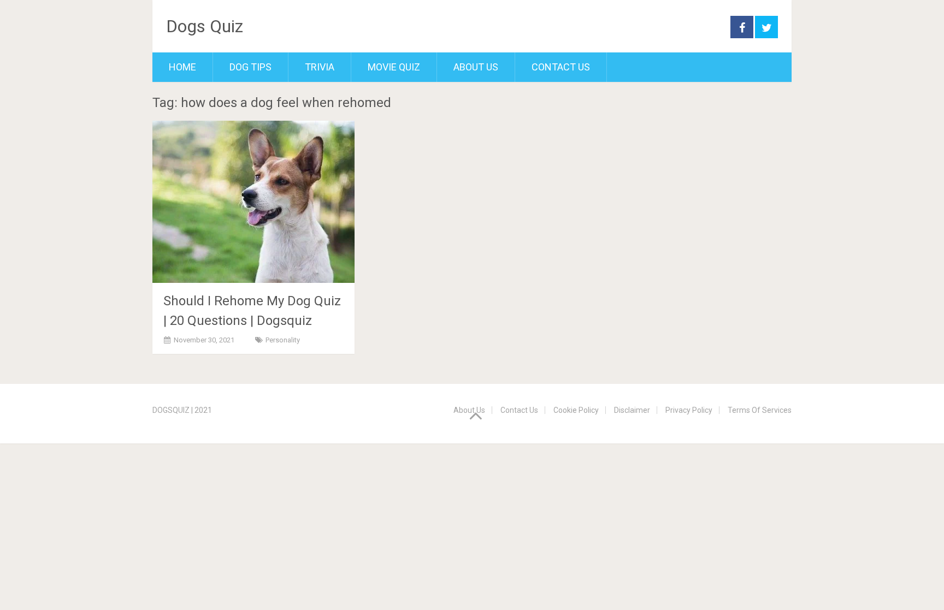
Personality (283, 340)
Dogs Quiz (204, 26)
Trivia (319, 67)
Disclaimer (632, 410)
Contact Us (561, 67)
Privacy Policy (688, 410)
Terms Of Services (760, 410)
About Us (475, 67)
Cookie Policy (576, 410)
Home (182, 67)
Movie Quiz (394, 67)
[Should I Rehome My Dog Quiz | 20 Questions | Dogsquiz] (253, 202)
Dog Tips (250, 67)
